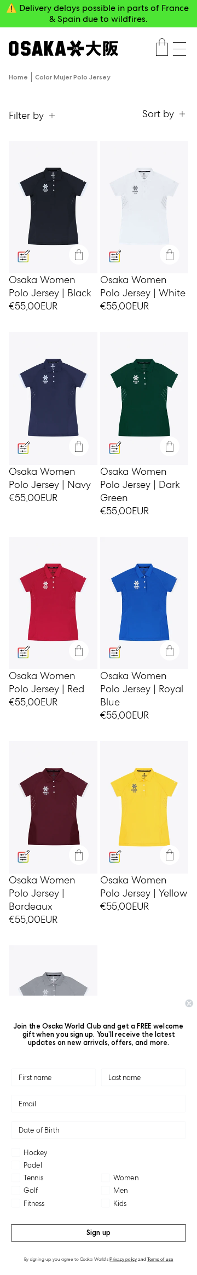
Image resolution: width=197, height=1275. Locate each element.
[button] (179, 49)
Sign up (98, 1232)
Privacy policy (123, 1258)
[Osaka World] (63, 48)
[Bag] (162, 48)
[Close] (79, 255)
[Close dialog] (189, 1003)
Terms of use (160, 1258)
